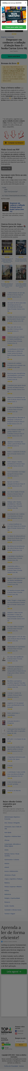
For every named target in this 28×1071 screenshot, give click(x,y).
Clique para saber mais (14, 27)
